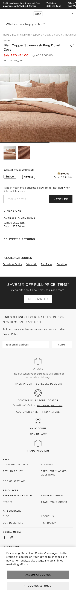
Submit (62, 344)
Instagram (11, 537)
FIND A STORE (51, 412)
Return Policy (13, 471)
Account (47, 464)
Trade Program (38, 450)
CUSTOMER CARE (27, 412)
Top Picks (46, 264)
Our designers (13, 523)
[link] (9, 14)
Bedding (62, 264)
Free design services (18, 495)
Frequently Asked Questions (54, 473)
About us (47, 516)
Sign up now (38, 434)
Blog (6, 516)
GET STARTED (38, 299)
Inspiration (49, 523)
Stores (8, 502)
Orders (38, 368)
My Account (38, 428)
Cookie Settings (14, 481)
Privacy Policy (10, 334)
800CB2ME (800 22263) (50, 405)
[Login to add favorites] (72, 47)
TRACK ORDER (22, 383)
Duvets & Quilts (12, 264)
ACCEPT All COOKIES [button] (38, 574)
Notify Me (61, 199)
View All (31, 264)
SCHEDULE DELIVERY (49, 383)
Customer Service (15, 464)
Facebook (4, 537)
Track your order (54, 502)
